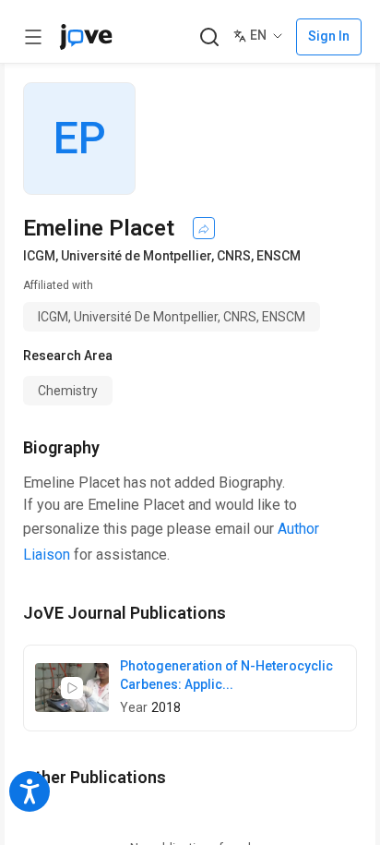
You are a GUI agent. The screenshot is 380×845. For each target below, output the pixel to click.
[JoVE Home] (86, 37)
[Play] (72, 688)
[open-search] (209, 37)
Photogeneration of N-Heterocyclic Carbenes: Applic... (226, 675)
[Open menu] (33, 37)
